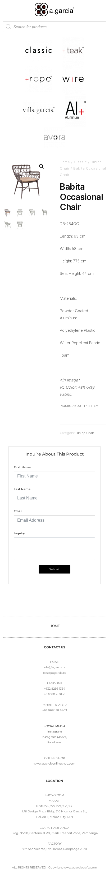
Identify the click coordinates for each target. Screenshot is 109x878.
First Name (22, 467)
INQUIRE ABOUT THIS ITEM (79, 406)
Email (18, 511)
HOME (54, 626)
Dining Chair (85, 433)
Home (65, 162)
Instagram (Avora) (54, 737)
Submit (54, 569)
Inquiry (19, 533)
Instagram (54, 731)
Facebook (54, 742)
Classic (80, 162)
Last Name (22, 489)
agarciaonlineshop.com (58, 763)
